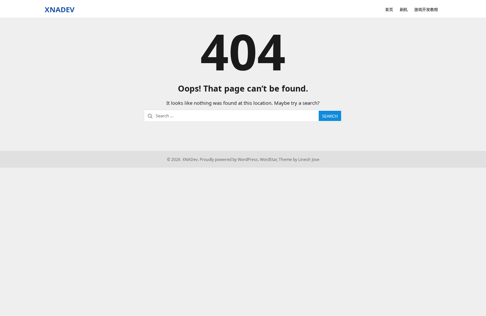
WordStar (268, 159)
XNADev (59, 9)
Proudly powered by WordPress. (229, 159)
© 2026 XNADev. (183, 159)
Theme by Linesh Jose (299, 159)
